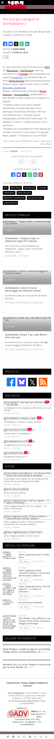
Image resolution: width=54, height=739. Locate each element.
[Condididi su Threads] (16, 43)
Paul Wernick (26, 70)
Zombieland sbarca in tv (15, 456)
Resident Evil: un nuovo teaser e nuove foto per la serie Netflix (27, 666)
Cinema (13, 151)
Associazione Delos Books (27, 701)
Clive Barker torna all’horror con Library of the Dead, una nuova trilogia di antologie (26, 480)
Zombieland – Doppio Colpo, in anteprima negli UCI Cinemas (22, 240)
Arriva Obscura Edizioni (15, 492)
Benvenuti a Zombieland (14, 87)
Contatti (27, 685)
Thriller (26, 11)
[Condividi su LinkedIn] (27, 43)
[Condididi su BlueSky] (10, 43)
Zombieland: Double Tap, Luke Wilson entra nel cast (26, 336)
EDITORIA (22, 552)
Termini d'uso (13, 683)
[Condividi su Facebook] (5, 43)
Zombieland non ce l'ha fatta (18, 445)
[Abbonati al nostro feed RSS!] (43, 382)
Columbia (23, 73)
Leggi (26, 561)
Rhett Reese (12, 70)
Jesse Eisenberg (21, 94)
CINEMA (10, 230)
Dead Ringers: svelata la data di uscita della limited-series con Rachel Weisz (26, 650)
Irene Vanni (19, 49)
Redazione (42, 683)
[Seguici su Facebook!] (11, 382)
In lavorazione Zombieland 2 (17, 433)
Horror (17, 11)
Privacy (24, 683)
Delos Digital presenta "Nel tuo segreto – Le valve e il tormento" (25, 507)
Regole (32, 683)
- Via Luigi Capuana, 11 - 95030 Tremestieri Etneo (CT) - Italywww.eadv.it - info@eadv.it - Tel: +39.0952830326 (29, 718)
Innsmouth (46, 11)
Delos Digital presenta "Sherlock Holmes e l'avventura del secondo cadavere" (24, 523)
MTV (47, 66)
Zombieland (17, 77)
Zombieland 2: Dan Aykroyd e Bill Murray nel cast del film (27, 409)
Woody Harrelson (35, 198)
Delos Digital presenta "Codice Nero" (22, 535)
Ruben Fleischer (16, 80)
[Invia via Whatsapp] (21, 43)
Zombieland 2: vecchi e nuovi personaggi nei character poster (23, 289)
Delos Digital (7, 11)
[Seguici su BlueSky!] (22, 382)
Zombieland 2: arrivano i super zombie (22, 422)
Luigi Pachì (35, 11)
